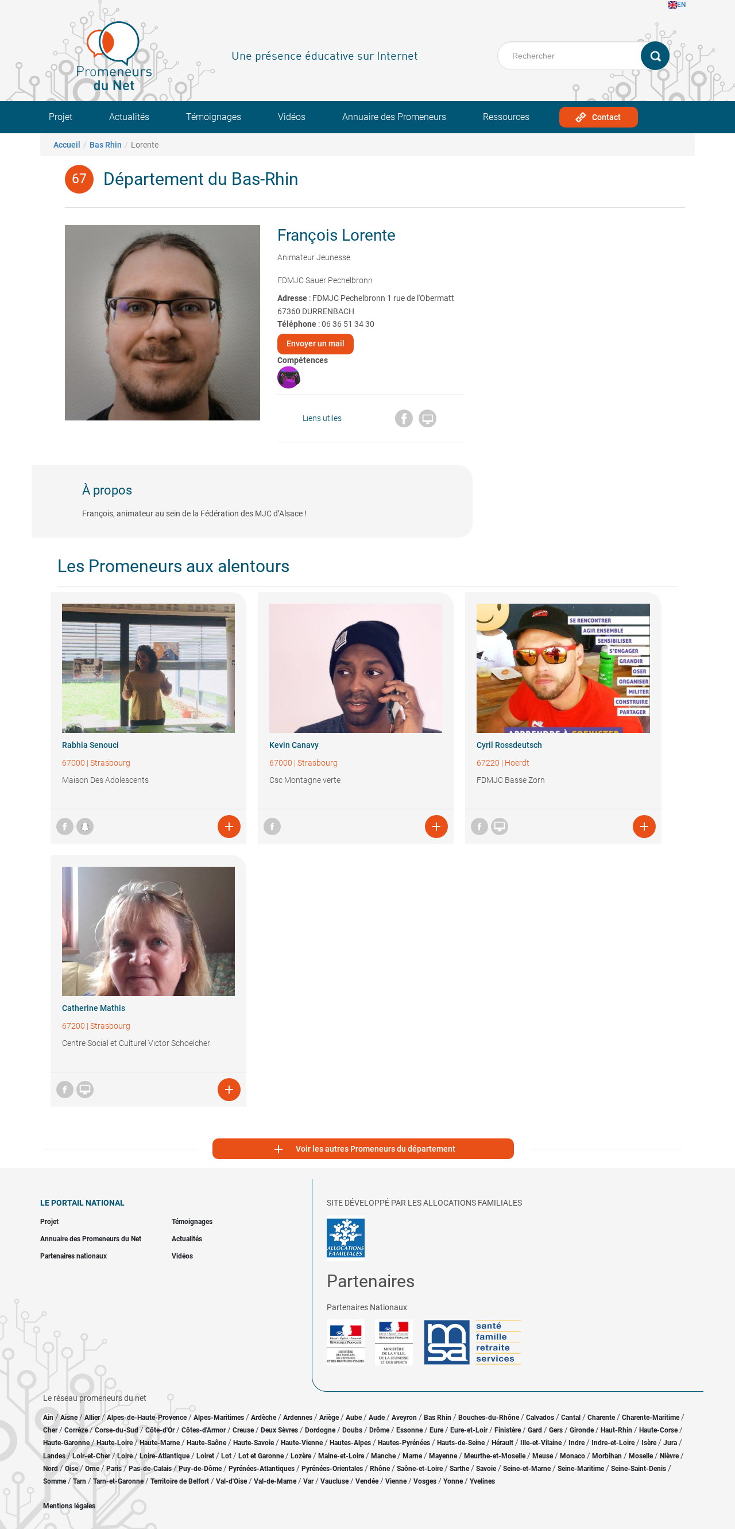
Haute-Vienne (302, 1443)
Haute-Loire (114, 1443)
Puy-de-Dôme (200, 1469)
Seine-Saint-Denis (638, 1469)
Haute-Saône (206, 1443)
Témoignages (213, 116)
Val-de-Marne (275, 1481)
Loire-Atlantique (164, 1456)
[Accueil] (114, 56)
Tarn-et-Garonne (118, 1481)
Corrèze (76, 1430)
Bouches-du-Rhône (488, 1418)
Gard (535, 1430)
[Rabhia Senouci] (148, 668)
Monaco (572, 1456)
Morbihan (607, 1456)
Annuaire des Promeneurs (394, 116)
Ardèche (263, 1418)
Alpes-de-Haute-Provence (147, 1418)
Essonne (409, 1430)
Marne (412, 1456)
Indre (576, 1443)
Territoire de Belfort (179, 1481)
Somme (54, 1481)
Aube (354, 1418)
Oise (71, 1469)
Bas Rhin (106, 144)
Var (308, 1481)
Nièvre (669, 1456)
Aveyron (404, 1418)
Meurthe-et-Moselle (494, 1456)
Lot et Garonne (261, 1456)
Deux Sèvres (279, 1430)
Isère (648, 1443)
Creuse (243, 1430)
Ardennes (297, 1418)
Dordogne (320, 1430)
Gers (556, 1430)
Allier (92, 1418)
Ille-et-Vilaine (541, 1443)
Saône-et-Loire (420, 1469)
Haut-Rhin (616, 1430)
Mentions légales (69, 1506)
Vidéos (291, 116)
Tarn (79, 1481)
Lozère (301, 1456)
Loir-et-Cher (91, 1456)
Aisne (69, 1418)
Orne (92, 1469)
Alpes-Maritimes (219, 1418)
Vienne (396, 1481)
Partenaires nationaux (73, 1256)
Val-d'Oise (231, 1481)
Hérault (502, 1443)
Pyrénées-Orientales (332, 1469)
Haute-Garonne (66, 1443)
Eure (436, 1430)
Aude (377, 1418)
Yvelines (482, 1481)
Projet (60, 116)
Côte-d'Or (160, 1430)
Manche (383, 1456)
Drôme (379, 1430)
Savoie (486, 1469)
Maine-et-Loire (341, 1456)
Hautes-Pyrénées (404, 1443)
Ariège (329, 1418)
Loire (125, 1456)
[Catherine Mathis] (148, 931)
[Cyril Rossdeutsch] (563, 668)
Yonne (453, 1481)
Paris (114, 1469)
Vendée (366, 1481)
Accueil (66, 144)
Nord (50, 1469)
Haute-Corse (658, 1430)
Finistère (507, 1430)
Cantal (571, 1418)
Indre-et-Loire (613, 1443)
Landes (54, 1456)
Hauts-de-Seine (461, 1443)
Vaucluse (334, 1481)
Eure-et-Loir (469, 1430)
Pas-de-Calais (150, 1469)
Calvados (540, 1418)
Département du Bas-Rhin (201, 179)
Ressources (506, 116)
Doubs (352, 1430)
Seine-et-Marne (527, 1469)
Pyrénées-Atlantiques (262, 1469)
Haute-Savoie (253, 1443)
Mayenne (443, 1456)
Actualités (129, 116)
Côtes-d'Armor (203, 1430)
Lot (226, 1456)
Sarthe (459, 1469)
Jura (670, 1443)
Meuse (542, 1456)
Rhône (380, 1469)
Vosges (424, 1481)
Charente (601, 1418)
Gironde (582, 1430)
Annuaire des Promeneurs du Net (90, 1239)
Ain (49, 1418)
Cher (50, 1430)
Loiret (205, 1456)
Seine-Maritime (581, 1469)
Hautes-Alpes (350, 1443)
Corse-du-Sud (116, 1430)
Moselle (641, 1456)
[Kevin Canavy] (355, 668)
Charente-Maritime (650, 1418)
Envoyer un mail (316, 343)
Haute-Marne (160, 1443)
